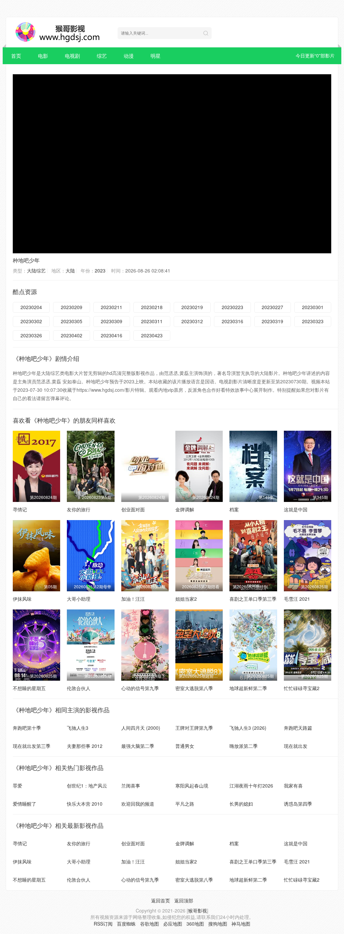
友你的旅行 (78, 509)
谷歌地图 (149, 923)
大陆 (70, 270)
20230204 (31, 307)
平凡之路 (184, 803)
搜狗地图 (217, 923)
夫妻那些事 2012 (84, 745)
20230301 (313, 307)
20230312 (192, 321)
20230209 (71, 307)
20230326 (31, 335)
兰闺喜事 (130, 785)
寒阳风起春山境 (191, 785)
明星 (155, 55)
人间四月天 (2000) (140, 727)
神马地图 (240, 923)
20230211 (111, 307)
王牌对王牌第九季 (194, 727)
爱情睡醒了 (24, 803)
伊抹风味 (22, 598)
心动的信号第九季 (140, 688)
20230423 (152, 335)
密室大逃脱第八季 (194, 688)
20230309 (111, 321)
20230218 (152, 307)
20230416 (111, 335)
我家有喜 (293, 785)
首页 (16, 55)
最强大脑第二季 (137, 745)
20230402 (71, 335)
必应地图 (172, 923)
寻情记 (20, 509)
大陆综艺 (36, 270)
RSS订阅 (103, 923)
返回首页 (160, 900)
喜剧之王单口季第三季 (252, 598)
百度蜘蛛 (126, 923)
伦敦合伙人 (78, 688)
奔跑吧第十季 (27, 727)
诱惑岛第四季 (298, 803)
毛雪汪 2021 (297, 598)
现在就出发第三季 (31, 745)
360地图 (195, 923)
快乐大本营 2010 (84, 803)
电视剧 (72, 55)
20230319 (272, 321)
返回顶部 (183, 900)
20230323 (313, 321)
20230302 (31, 321)
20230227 (272, 307)
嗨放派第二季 (243, 745)
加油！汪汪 (133, 598)
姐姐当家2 (186, 598)
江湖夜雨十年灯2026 (251, 785)
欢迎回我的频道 (137, 803)
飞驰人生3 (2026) (247, 727)
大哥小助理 (78, 598)
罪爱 (17, 785)
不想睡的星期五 (29, 688)
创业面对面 (133, 509)
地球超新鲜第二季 (248, 688)
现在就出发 (295, 745)
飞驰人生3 (77, 727)
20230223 (232, 307)
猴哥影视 (197, 910)
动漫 (129, 55)
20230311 (152, 321)
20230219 (192, 307)
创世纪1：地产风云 (87, 785)
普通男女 (184, 745)
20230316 (232, 321)
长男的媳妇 (241, 803)
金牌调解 (184, 509)
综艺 (102, 55)
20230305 (71, 321)
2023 (100, 270)
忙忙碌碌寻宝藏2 (301, 688)
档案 (234, 509)
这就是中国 (295, 509)
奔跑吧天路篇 (298, 727)
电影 (43, 55)
